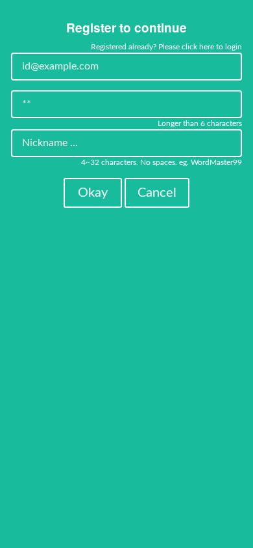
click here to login (212, 47)
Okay (93, 192)
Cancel (157, 192)
